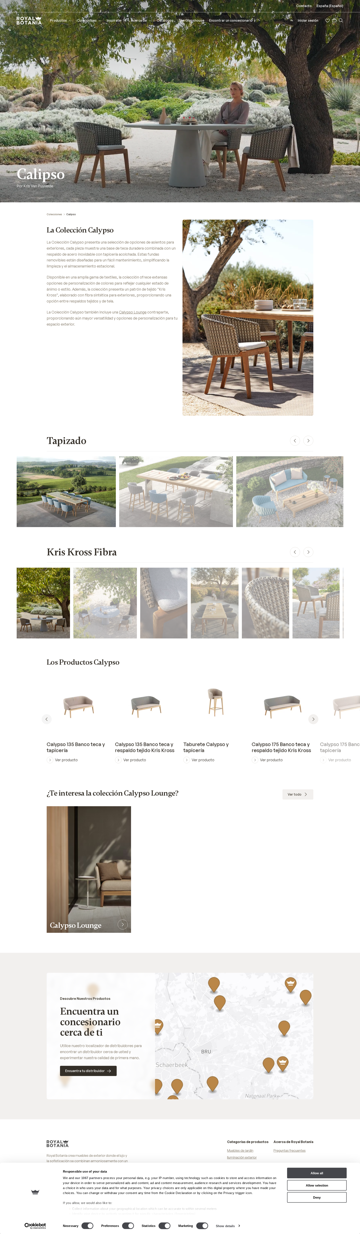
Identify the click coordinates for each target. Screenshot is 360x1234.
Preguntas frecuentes (290, 1150)
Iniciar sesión (308, 20)
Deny (317, 1197)
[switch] (128, 1225)
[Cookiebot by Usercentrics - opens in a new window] (35, 1226)
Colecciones (54, 214)
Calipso (71, 214)
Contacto (304, 6)
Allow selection (317, 1185)
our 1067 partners (88, 1178)
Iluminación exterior (242, 1157)
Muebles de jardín (240, 1150)
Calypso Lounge (132, 312)
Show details (225, 1226)
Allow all (317, 1173)
